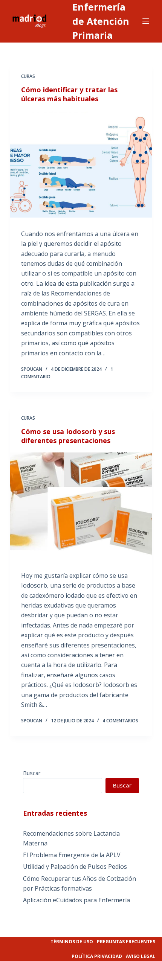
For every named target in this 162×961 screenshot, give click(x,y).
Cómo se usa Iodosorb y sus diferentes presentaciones (68, 436)
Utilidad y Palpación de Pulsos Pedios (75, 866)
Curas (28, 76)
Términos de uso (71, 941)
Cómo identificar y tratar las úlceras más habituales (69, 94)
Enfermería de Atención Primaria (100, 20)
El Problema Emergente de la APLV (72, 855)
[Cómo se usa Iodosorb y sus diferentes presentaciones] (81, 505)
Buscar (32, 773)
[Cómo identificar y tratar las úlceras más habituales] (81, 164)
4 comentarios (120, 720)
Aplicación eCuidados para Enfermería (76, 900)
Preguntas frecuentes (126, 941)
